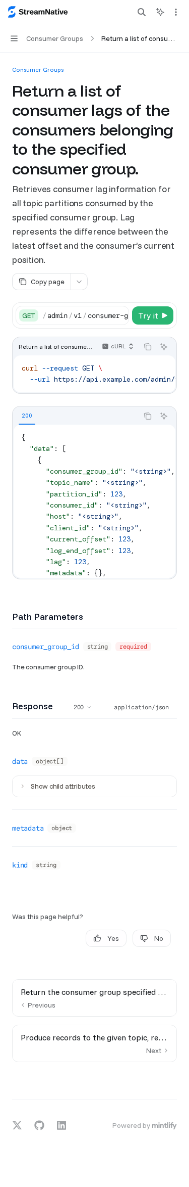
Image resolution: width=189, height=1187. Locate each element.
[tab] (27, 415)
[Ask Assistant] (163, 346)
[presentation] (85, 315)
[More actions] (176, 12)
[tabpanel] (94, 501)
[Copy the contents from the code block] (147, 346)
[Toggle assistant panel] (160, 12)
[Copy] (119, 315)
